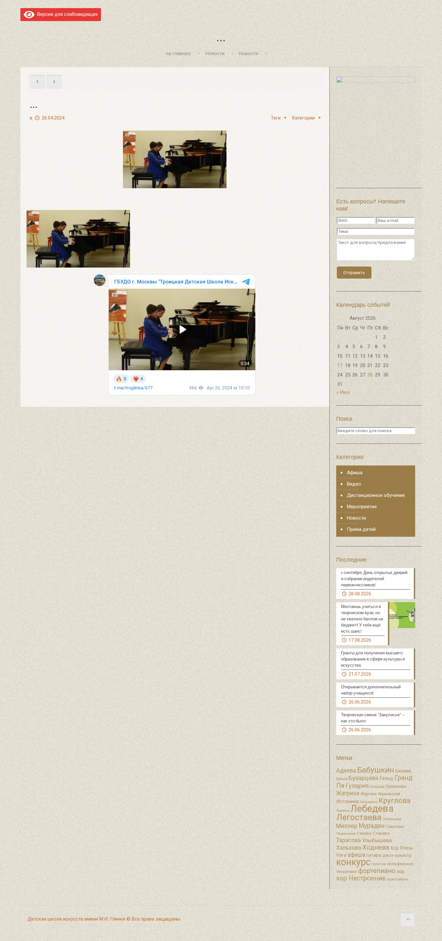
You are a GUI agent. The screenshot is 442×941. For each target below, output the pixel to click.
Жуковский (389, 793)
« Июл (343, 392)
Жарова (368, 793)
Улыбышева (377, 840)
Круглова (395, 800)
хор (400, 871)
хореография (397, 879)
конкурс (353, 861)
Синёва (364, 833)
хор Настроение (361, 878)
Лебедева (371, 808)
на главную (178, 53)
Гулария (357, 785)
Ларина (342, 811)
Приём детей (361, 529)
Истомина (347, 801)
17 (339, 365)
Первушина (346, 834)
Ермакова (396, 786)
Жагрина (347, 793)
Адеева (346, 770)
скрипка (379, 864)
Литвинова (392, 819)
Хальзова (348, 847)
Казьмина (368, 802)
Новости (215, 53)
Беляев (403, 771)
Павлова (394, 826)
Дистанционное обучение (376, 495)
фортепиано (376, 871)
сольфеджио (400, 863)
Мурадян (371, 826)
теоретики (346, 871)
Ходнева (375, 847)
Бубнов (341, 779)
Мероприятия (362, 507)
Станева (381, 833)
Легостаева (358, 817)
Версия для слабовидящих (66, 14)
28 (369, 375)
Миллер (346, 826)
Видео (354, 484)
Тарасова (348, 840)
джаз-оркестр (397, 855)
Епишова (377, 787)
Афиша (354, 473)
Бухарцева (363, 778)
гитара (374, 855)
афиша (356, 855)
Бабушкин (375, 770)
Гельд (386, 778)
